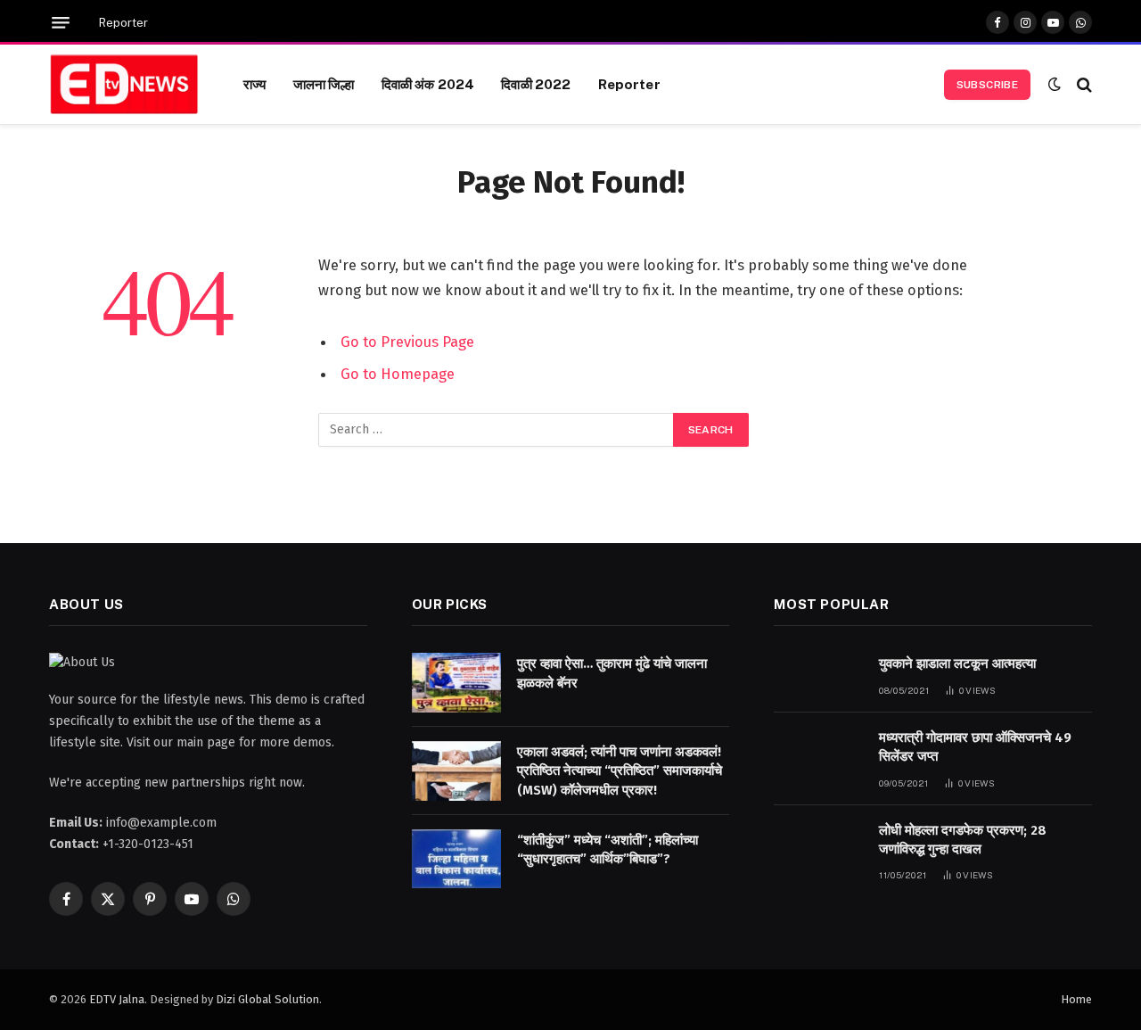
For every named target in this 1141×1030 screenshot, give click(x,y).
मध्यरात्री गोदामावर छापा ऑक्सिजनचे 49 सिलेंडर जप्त (975, 746)
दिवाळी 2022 (535, 84)
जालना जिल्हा (324, 84)
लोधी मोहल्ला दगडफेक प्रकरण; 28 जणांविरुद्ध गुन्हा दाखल (963, 839)
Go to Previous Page (407, 341)
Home (1076, 999)
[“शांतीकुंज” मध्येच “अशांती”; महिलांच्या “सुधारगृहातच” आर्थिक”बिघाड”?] (456, 859)
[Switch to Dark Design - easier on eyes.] (1054, 84)
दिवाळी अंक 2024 (428, 84)
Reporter (123, 22)
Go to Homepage (398, 374)
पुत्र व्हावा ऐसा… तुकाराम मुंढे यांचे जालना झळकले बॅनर (612, 672)
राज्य (254, 84)
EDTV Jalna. (118, 999)
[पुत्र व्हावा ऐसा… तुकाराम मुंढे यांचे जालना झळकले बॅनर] (456, 683)
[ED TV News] (124, 85)
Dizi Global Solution (267, 999)
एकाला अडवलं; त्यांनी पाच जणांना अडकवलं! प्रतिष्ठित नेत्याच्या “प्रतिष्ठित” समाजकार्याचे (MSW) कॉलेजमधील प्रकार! (619, 771)
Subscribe (987, 84)
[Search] (1082, 84)
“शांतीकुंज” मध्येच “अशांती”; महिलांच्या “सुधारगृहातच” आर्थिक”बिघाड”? (607, 849)
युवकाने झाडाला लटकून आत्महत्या (957, 663)
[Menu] (61, 22)
